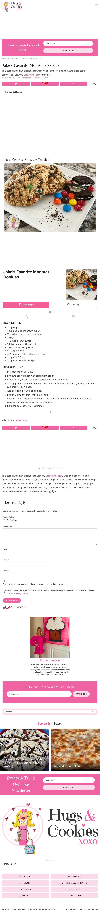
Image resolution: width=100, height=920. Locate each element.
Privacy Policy (21, 594)
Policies (94, 909)
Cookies (51, 468)
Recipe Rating (8, 517)
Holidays (74, 876)
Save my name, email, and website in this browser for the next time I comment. (34, 584)
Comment (7, 527)
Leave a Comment (41, 78)
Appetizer (25, 876)
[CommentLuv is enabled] (16, 608)
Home (68, 909)
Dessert (59, 468)
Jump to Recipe (14, 92)
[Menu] (96, 5)
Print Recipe (28, 304)
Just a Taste (21, 420)
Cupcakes (75, 895)
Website (6, 570)
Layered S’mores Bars (67, 766)
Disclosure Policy (32, 75)
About (74, 909)
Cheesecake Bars (74, 883)
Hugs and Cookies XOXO (11, 6)
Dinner (25, 895)
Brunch (25, 883)
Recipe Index (84, 909)
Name (6, 549)
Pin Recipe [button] (75, 304)
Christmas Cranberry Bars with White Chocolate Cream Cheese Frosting (22, 762)
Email (6, 560)
